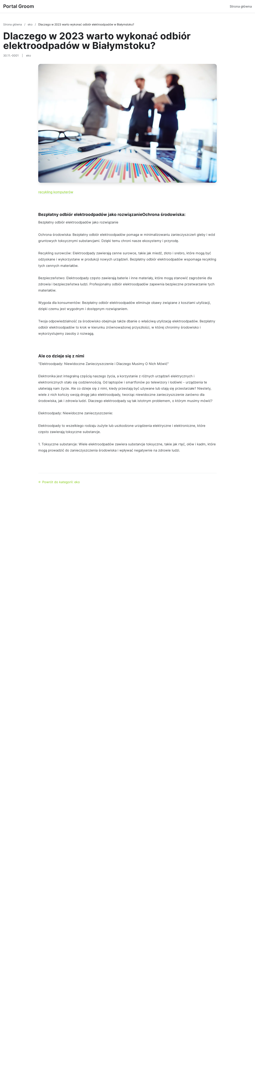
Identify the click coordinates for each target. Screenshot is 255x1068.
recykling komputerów (55, 192)
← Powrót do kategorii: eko (59, 482)
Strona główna (241, 6)
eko (30, 24)
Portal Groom (18, 6)
